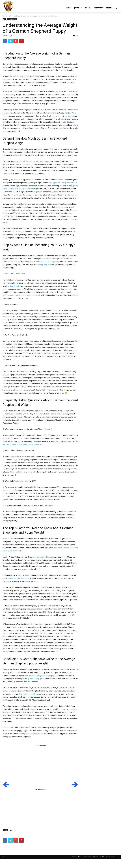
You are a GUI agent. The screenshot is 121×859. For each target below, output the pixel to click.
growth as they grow (35, 679)
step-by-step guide (44, 265)
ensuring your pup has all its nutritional (33, 734)
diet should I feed (21, 481)
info (10, 16)
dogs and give (15, 286)
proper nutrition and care (18, 578)
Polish (88, 8)
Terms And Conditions (90, 857)
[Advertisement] (40, 763)
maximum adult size (31, 694)
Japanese (78, 8)
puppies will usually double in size (64, 183)
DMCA (102, 857)
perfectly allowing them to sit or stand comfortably (22, 295)
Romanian (98, 8)
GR (11, 830)
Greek (108, 8)
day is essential (47, 499)
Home (68, 8)
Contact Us (110, 857)
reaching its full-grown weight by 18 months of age (22, 444)
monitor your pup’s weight (46, 262)
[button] (115, 8)
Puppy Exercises (11, 19)
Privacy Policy (75, 857)
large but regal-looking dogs (43, 557)
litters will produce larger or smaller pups (39, 676)
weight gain (70, 116)
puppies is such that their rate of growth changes (31, 161)
